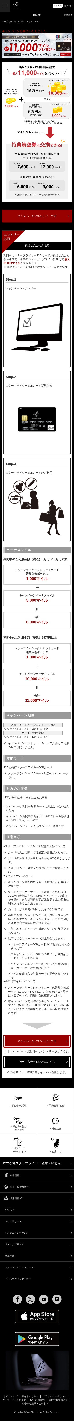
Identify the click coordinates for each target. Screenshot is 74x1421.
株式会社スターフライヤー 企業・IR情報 (32, 1163)
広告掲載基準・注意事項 (35, 1403)
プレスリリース (13, 1221)
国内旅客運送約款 (58, 1400)
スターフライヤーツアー (18, 1267)
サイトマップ (11, 1396)
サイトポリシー (30, 1396)
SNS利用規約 (37, 1400)
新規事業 (9, 1255)
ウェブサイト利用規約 (14, 1400)
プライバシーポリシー (54, 1396)
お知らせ (9, 1209)
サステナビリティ (14, 1244)
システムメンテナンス (17, 1232)
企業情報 (14, 1175)
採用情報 (14, 1198)
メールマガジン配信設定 (18, 1279)
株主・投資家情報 (19, 1186)
